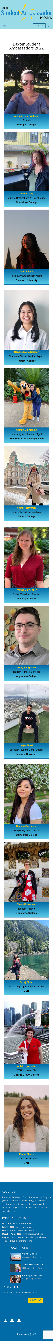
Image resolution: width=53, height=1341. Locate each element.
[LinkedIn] (12, 1320)
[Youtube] (19, 1320)
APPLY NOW (39, 26)
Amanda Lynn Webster (26, 116)
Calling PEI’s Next (29, 1254)
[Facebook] (5, 1320)
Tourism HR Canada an (32, 1264)
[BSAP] (26, 12)
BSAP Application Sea (32, 1275)
